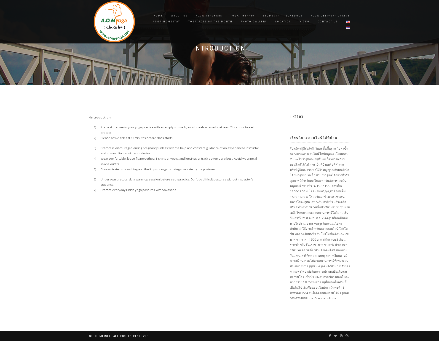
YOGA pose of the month (210, 21)
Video (305, 21)
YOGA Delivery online (330, 15)
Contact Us (328, 21)
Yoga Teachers (209, 15)
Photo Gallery (254, 21)
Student (270, 15)
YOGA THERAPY (242, 15)
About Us (179, 15)
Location (283, 21)
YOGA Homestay (166, 21)
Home (158, 15)
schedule (294, 15)
